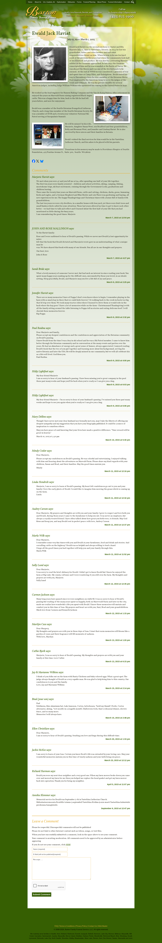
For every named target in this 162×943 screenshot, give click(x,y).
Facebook (34, 161)
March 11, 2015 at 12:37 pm (117, 525)
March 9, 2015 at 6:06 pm (118, 406)
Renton (97, 16)
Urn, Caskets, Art (49, 2)
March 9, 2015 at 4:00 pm (118, 360)
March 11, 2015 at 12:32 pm (117, 498)
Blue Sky (42, 161)
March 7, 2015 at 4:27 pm (118, 258)
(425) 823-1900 (122, 16)
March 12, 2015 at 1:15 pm (118, 613)
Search (132, 2)
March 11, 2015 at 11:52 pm (117, 554)
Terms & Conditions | (67, 926)
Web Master (102, 926)
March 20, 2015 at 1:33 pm (118, 739)
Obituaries (71, 2)
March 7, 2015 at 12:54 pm (118, 218)
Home (30, 2)
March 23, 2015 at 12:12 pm (117, 760)
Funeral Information (115, 2)
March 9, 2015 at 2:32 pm (118, 317)
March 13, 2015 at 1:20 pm (118, 640)
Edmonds (80, 16)
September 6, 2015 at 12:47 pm (115, 808)
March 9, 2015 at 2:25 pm (118, 282)
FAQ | (57, 926)
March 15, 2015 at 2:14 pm (118, 688)
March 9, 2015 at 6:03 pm (118, 384)
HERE (68, 844)
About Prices (101, 2)
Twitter (38, 161)
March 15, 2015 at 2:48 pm (118, 718)
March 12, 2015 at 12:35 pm (117, 584)
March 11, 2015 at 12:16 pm (117, 471)
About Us (38, 2)
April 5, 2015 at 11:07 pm (118, 784)
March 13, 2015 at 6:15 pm (118, 661)
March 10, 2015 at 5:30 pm (118, 440)
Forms (79, 2)
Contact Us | (93, 926)
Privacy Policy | (82, 926)
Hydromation (61, 2)
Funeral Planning (89, 2)
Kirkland (89, 16)
